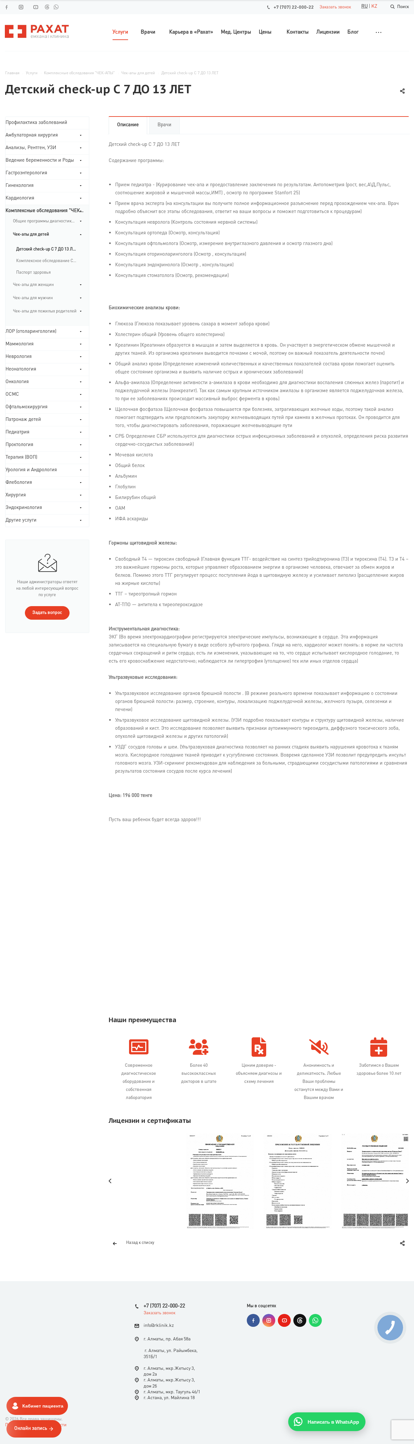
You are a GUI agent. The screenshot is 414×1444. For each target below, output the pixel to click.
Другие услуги (21, 520)
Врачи (164, 125)
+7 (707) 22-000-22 (294, 7)
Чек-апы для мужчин (33, 298)
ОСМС (12, 394)
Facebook (253, 1320)
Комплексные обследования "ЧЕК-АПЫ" (47, 210)
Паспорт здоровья (33, 272)
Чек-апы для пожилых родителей (45, 311)
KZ (374, 6)
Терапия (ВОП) (21, 457)
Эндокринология (23, 507)
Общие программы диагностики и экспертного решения (47, 221)
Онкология (17, 382)
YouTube (284, 1320)
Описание (128, 125)
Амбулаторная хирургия (31, 135)
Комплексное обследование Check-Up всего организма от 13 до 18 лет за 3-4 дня (49, 261)
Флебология (18, 482)
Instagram (268, 1320)
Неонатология (20, 369)
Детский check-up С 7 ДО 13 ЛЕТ (47, 249)
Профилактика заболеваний (36, 122)
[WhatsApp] (55, 7)
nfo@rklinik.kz (159, 1326)
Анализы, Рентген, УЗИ (30, 148)
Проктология (19, 444)
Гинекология (19, 185)
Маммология (19, 344)
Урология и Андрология (31, 470)
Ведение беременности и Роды (39, 160)
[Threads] (46, 7)
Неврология (18, 356)
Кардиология (19, 198)
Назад (110, 1181)
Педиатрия (17, 432)
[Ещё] (378, 32)
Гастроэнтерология (26, 173)
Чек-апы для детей (31, 234)
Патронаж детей (23, 419)
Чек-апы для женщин (33, 285)
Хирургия (15, 495)
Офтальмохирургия (26, 407)
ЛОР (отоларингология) (30, 331)
